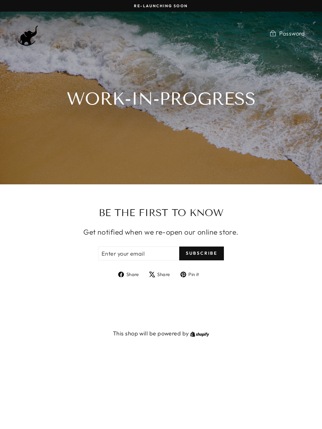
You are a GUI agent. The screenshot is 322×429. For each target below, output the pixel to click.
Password (292, 33)
